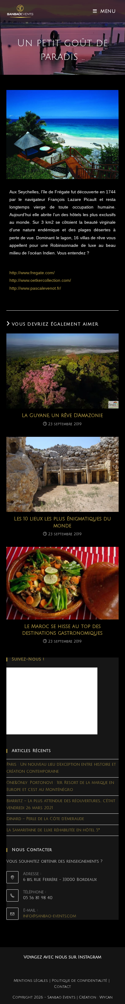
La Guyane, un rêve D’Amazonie (62, 415)
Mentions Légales (31, 981)
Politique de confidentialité (79, 981)
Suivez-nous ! (28, 659)
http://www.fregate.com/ (32, 272)
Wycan (106, 997)
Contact (62, 987)
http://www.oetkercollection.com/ (40, 280)
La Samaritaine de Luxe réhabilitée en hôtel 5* (53, 830)
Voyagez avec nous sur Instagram (62, 957)
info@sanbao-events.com (49, 916)
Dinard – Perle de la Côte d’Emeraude (45, 819)
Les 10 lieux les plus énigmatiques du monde (62, 522)
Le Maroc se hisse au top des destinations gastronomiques (62, 630)
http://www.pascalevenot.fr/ (35, 288)
